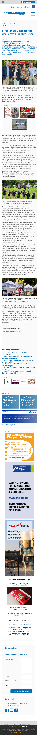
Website (7, 685)
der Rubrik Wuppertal (9, 425)
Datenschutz (25, 725)
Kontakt (7, 725)
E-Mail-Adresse (10, 681)
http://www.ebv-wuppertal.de (11, 331)
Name (7, 676)
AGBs (15, 725)
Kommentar (9, 659)
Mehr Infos (23, 733)
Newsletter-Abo (29, 2)
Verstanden (14, 733)
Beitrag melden (16, 710)
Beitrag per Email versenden (11, 710)
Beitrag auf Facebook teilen (7, 710)
